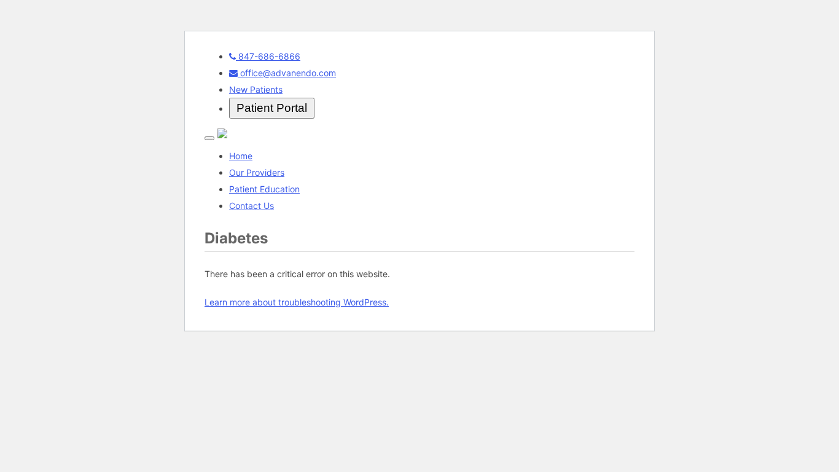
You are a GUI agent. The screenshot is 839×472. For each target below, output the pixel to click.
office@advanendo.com (287, 73)
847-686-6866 (268, 56)
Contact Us (251, 205)
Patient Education (264, 189)
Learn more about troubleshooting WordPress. (297, 302)
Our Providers (256, 172)
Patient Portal (271, 107)
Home (240, 156)
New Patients (256, 89)
